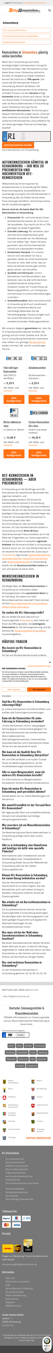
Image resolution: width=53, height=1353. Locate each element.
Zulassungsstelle (30, 630)
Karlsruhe (23, 1059)
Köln (33, 1059)
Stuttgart (20, 1065)
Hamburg (43, 1052)
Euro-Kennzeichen (14, 1158)
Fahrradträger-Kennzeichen (11, 369)
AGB (7, 1285)
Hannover (11, 1059)
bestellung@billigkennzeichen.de (34, 3)
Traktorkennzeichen (15, 1172)
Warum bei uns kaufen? (17, 1281)
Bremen (28, 1046)
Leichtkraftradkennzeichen (19, 1176)
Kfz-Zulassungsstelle (15, 30)
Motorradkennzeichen (13, 424)
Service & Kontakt (14, 1291)
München (42, 1059)
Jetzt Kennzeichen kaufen (18, 145)
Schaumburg (10, 22)
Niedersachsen (42, 1105)
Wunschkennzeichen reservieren (20, 36)
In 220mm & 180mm (14, 429)
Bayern (39, 1080)
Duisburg (10, 1052)
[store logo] (24, 11)
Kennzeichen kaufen (14, 42)
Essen (33, 1052)
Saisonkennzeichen (12, 558)
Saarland (11, 1121)
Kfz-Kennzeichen (37, 342)
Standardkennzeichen (39, 555)
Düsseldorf (22, 1052)
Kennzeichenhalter (15, 1188)
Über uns (10, 1278)
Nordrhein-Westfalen (12, 1114)
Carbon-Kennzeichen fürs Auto (39, 424)
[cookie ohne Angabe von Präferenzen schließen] (50, 662)
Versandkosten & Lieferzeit (19, 1288)
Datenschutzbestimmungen (39, 666)
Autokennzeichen (37, 367)
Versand (34, 989)
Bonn (19, 1046)
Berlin (11, 1046)
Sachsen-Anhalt (14, 1129)
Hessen (39, 1097)
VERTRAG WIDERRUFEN (38, 1137)
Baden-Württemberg (13, 1081)
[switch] (47, 1349)
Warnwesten (11, 1195)
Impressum (8, 1325)
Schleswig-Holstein (41, 1130)
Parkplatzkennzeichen (16, 1192)
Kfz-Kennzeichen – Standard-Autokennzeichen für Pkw (38, 380)
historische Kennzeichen (35, 558)
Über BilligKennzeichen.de (16, 996)
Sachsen (40, 1121)
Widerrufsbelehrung (15, 1295)
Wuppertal (32, 1065)
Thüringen (12, 1137)
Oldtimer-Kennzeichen (16, 1165)
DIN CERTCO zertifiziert (10, 377)
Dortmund (39, 1046)
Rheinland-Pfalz (42, 1113)
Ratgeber (10, 1302)
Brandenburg (42, 1089)
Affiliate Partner (13, 1305)
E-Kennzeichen (12, 1179)
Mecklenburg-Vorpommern (13, 1106)
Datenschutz (11, 1298)
